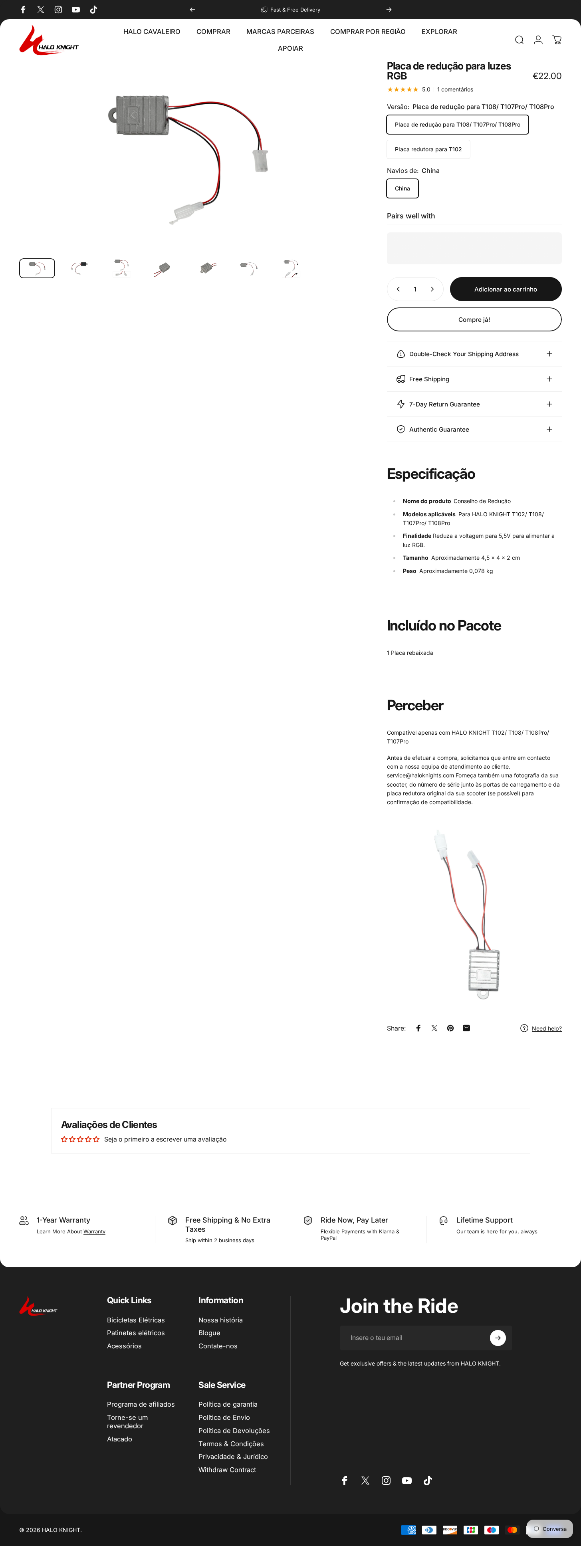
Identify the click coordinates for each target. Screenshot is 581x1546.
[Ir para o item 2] (79, 268)
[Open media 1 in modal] (189, 156)
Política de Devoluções (234, 1431)
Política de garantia (228, 1404)
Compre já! (474, 319)
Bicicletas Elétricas (136, 1320)
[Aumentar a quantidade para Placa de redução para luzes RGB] (434, 289)
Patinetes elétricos (136, 1333)
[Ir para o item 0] (37, 268)
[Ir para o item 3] (122, 268)
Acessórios (124, 1346)
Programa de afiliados (141, 1404)
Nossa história (220, 1320)
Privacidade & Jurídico (233, 1457)
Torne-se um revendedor (127, 1421)
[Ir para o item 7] (291, 268)
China (402, 188)
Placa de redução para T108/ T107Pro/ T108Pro (457, 124)
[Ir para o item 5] (206, 268)
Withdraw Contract (227, 1470)
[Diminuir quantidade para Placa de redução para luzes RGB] (396, 289)
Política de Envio (224, 1417)
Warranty (94, 1231)
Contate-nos (218, 1346)
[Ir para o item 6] (249, 268)
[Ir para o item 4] (164, 268)
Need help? (547, 1028)
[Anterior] (192, 9)
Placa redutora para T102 (428, 149)
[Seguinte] (389, 9)
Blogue (209, 1333)
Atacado (119, 1439)
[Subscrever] (498, 1338)
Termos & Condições (231, 1444)
